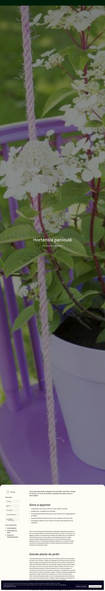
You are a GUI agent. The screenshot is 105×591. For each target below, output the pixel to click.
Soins (35, 2)
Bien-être (41, 2)
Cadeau (29, 2)
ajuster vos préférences (8, 584)
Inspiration (22, 2)
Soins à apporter (11, 528)
